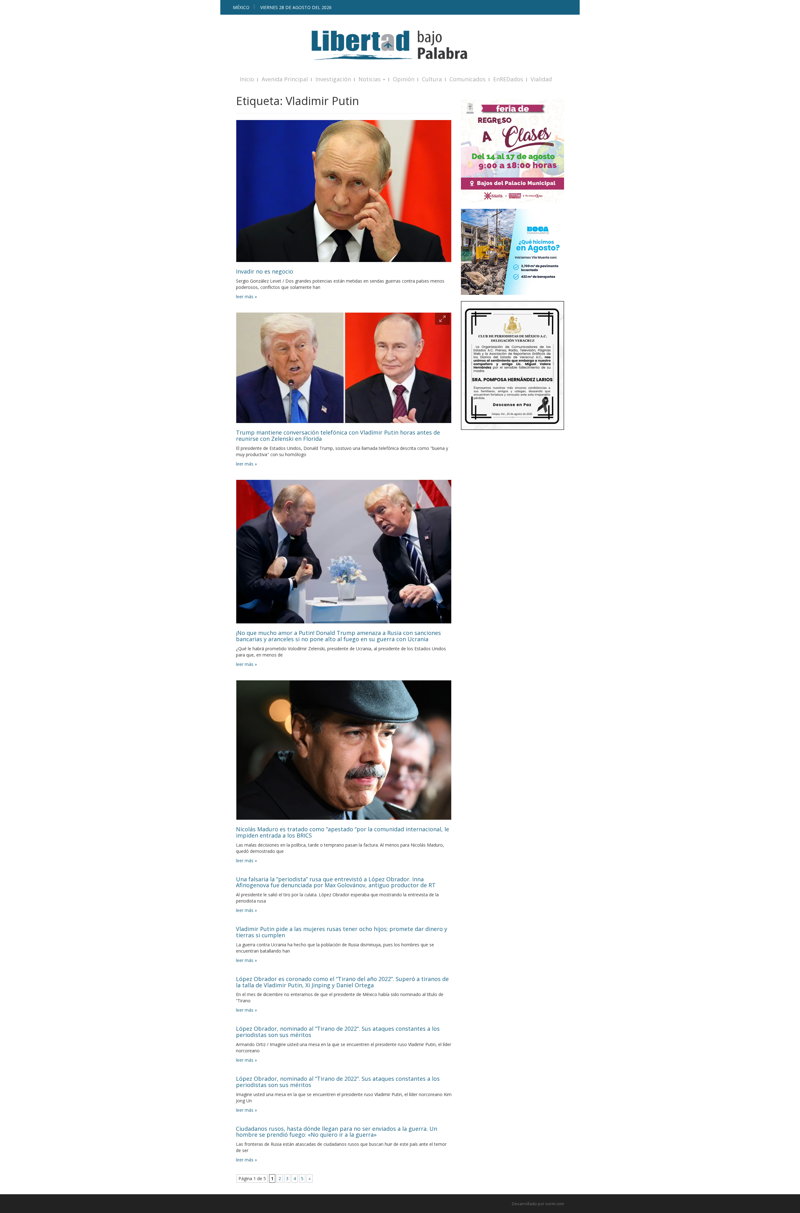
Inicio (247, 79)
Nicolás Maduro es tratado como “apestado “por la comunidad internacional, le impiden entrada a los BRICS (342, 832)
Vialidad (541, 79)
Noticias (370, 79)
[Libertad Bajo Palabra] (400, 45)
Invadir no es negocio (264, 271)
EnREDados (508, 79)
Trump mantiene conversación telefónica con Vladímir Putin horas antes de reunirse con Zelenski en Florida (338, 435)
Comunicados (467, 79)
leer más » (246, 296)
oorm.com (554, 1203)
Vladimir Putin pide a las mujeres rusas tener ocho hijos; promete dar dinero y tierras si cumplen (341, 932)
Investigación (333, 79)
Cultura (432, 79)
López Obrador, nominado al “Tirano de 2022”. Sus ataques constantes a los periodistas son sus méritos (338, 1032)
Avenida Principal (285, 79)
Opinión (403, 79)
